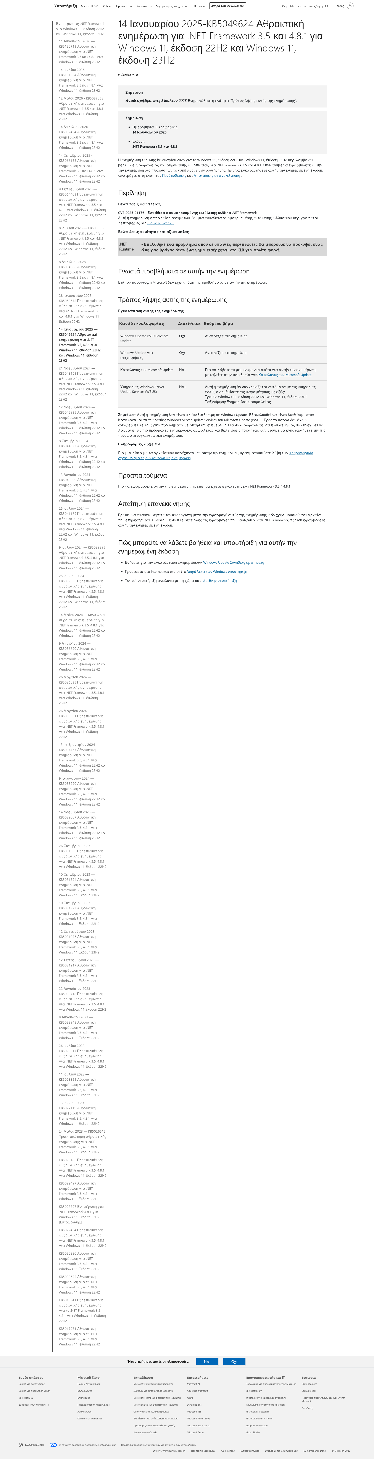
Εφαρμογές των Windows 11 (34, 1404)
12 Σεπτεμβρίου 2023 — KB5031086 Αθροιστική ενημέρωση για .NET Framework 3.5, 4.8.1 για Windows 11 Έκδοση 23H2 (79, 941)
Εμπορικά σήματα (249, 1450)
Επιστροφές (83, 1397)
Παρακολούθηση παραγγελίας (93, 1404)
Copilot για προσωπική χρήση (34, 1390)
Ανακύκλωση (84, 1411)
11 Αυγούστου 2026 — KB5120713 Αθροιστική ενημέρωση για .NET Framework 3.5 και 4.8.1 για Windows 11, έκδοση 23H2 (81, 51)
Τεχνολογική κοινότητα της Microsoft (265, 1404)
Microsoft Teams (196, 1432)
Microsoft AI (193, 1383)
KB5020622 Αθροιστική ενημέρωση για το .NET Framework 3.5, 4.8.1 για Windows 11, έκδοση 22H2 (79, 1284)
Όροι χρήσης (228, 1450)
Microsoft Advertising (198, 1418)
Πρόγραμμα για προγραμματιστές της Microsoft (271, 1383)
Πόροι (198, 6)
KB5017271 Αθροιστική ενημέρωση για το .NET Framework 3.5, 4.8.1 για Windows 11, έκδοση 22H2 (79, 1336)
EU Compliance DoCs (314, 1450)
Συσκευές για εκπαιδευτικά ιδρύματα (153, 1390)
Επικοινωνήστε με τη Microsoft (169, 1450)
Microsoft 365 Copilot (198, 1425)
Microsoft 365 (89, 6)
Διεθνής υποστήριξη (220, 580)
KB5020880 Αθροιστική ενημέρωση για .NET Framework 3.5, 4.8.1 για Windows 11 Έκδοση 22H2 (79, 1261)
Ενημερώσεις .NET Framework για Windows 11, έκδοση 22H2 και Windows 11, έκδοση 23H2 (80, 28)
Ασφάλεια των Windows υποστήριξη (217, 571)
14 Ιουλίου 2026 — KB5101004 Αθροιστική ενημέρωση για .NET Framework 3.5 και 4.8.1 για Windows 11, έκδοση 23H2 (81, 80)
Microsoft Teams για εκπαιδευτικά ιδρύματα (157, 1397)
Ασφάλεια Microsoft (197, 1390)
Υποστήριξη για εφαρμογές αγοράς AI (266, 1397)
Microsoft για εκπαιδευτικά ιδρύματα (153, 1383)
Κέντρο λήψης (84, 1390)
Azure (190, 1397)
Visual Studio (253, 1432)
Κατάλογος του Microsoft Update (284, 374)
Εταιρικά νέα (309, 1390)
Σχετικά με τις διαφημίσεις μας (281, 1450)
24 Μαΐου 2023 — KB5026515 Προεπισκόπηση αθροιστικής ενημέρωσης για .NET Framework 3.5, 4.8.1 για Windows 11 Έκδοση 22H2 (82, 1141)
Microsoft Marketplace (257, 1411)
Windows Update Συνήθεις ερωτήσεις (233, 562)
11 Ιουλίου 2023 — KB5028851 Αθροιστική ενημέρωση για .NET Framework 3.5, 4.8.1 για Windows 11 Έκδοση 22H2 (79, 1084)
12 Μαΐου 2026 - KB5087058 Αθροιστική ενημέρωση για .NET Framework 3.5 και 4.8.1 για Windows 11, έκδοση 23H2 (81, 108)
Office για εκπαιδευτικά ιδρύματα (151, 1411)
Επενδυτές (307, 1408)
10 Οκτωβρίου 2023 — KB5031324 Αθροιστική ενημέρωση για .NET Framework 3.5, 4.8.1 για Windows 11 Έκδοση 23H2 (79, 884)
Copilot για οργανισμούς (32, 1383)
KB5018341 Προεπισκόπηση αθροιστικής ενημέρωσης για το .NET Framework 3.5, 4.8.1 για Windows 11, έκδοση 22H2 (82, 1310)
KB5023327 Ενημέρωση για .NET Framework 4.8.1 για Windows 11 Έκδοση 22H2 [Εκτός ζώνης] (81, 1214)
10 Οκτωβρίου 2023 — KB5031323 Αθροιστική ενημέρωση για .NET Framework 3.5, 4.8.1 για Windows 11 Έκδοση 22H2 (79, 913)
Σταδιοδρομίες (309, 1383)
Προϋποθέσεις (174, 175)
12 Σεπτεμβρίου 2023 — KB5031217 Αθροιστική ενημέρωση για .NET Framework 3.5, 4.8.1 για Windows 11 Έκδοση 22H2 (79, 970)
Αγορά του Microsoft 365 (227, 6)
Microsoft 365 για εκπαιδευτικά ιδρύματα (156, 1404)
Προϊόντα (122, 6)
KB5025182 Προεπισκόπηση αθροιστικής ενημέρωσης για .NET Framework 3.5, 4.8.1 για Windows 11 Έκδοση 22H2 (82, 1167)
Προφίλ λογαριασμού (88, 1383)
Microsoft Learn (254, 1390)
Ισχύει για (129, 74)
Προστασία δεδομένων (203, 1450)
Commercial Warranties (89, 1418)
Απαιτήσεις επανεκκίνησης (217, 175)
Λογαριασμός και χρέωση (172, 6)
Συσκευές (142, 6)
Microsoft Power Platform (259, 1418)
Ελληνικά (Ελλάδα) (34, 1444)
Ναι (207, 1361)
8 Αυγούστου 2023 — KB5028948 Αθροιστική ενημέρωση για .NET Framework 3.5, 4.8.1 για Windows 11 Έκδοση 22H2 (79, 1027)
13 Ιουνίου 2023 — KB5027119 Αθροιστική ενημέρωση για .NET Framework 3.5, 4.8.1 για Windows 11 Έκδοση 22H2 (79, 1113)
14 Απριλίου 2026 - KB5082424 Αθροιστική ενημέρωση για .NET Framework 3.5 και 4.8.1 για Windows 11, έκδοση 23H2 (81, 137)
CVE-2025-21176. (160, 223)
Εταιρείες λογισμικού (257, 1425)
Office (107, 6)
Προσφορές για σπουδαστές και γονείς (154, 1425)
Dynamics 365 (194, 1404)
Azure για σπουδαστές (145, 1432)
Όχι (234, 1361)
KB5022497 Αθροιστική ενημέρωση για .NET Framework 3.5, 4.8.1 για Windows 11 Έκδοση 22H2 (79, 1191)
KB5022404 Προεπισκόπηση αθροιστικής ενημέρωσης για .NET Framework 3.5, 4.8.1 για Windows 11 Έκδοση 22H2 (82, 1238)
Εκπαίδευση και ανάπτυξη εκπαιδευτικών (156, 1418)
